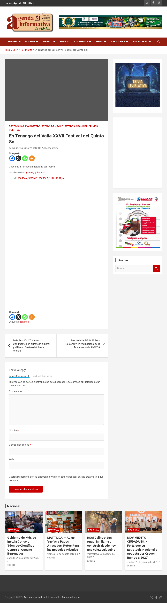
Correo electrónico (20, 444)
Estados (69, 126)
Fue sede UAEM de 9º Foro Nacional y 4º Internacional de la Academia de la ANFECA (83, 344)
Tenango (24, 322)
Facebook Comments (42, 376)
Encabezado (32, 126)
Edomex (30, 41)
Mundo (64, 41)
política (14, 130)
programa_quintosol (34, 172)
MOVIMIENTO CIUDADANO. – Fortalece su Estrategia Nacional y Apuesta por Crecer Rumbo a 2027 (142, 547)
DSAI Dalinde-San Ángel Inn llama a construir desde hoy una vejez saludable (101, 544)
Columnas (81, 41)
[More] (32, 158)
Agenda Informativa (34, 597)
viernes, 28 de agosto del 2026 (62, 554)
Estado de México (52, 126)
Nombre (14, 430)
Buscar (156, 268)
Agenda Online (51, 148)
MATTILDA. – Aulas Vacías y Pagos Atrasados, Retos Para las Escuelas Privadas (63, 544)
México (48, 41)
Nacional (13, 506)
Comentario (16, 391)
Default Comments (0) (19, 376)
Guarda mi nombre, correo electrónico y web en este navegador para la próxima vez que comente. (56, 478)
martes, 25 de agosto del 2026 (142, 562)
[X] (18, 158)
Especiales (140, 41)
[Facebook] (12, 158)
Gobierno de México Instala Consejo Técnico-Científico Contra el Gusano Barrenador (21, 546)
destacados (16, 126)
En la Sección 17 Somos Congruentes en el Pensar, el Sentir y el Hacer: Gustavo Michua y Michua (31, 345)
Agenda (12, 41)
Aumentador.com (71, 597)
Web (11, 459)
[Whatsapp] (25, 158)
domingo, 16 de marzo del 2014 (25, 148)
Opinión (93, 126)
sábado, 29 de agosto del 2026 (23, 558)
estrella (11, 565)
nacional (81, 126)
